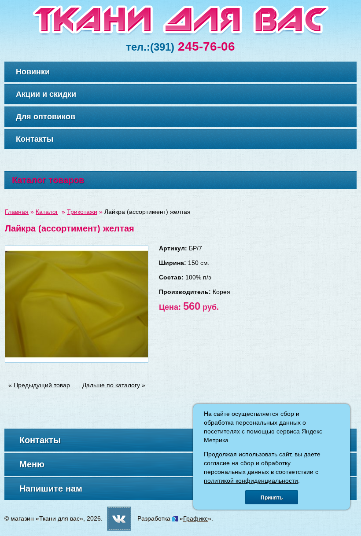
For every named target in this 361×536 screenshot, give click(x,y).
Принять (272, 498)
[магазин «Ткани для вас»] (181, 33)
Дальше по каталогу (111, 385)
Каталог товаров (48, 180)
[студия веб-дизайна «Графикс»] (175, 518)
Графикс (195, 518)
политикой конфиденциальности (251, 480)
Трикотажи (82, 211)
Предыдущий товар (42, 385)
